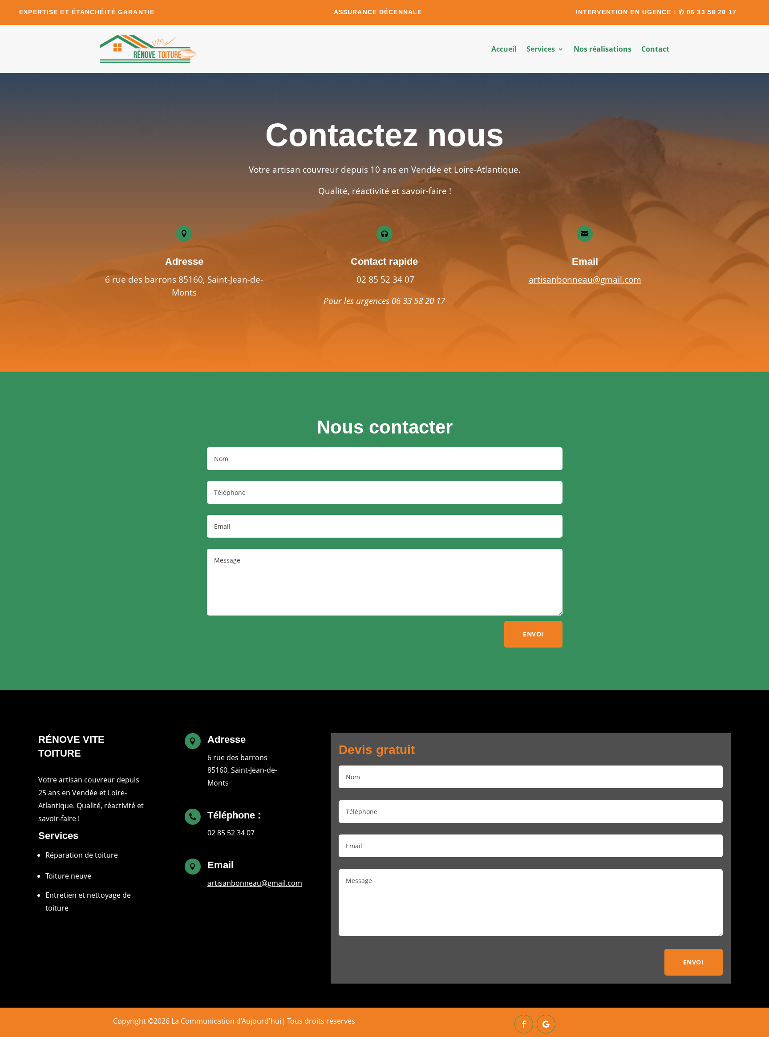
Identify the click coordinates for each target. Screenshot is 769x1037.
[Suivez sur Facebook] (523, 1024)
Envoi (533, 634)
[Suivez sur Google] (546, 1024)
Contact (655, 49)
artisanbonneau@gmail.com (585, 279)
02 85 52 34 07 (231, 833)
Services (540, 49)
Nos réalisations (602, 49)
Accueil (504, 49)
